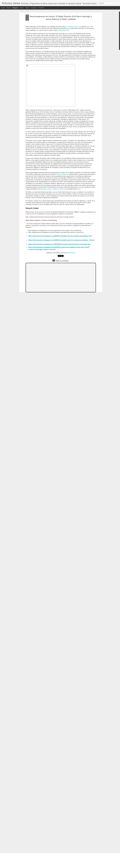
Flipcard (8, 8)
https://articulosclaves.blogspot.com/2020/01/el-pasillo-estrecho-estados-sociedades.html (60, 236)
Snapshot (34, 8)
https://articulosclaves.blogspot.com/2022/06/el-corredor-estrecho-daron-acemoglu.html (59, 244)
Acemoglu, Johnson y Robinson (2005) (51, 189)
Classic (3, 8)
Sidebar (27, 8)
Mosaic (22, 8)
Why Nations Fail (64, 30)
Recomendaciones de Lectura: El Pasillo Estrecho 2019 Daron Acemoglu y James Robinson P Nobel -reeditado (61, 17)
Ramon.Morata (70, 253)
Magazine (15, 8)
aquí (88, 26)
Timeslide (41, 8)
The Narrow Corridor (72, 26)
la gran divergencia (62, 174)
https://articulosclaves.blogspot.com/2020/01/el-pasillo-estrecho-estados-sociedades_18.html (61, 240)
